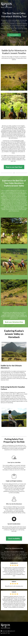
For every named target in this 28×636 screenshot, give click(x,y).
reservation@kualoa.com (8, 631)
